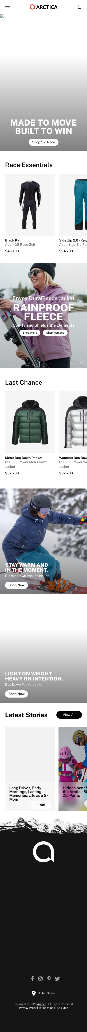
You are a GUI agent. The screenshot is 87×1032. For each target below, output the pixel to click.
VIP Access (35, 952)
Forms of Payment (60, 897)
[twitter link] (57, 979)
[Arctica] (44, 7)
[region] (43, 315)
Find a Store (36, 958)
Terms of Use (46, 1007)
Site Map (62, 1007)
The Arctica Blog (40, 945)
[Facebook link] (32, 979)
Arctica (41, 1004)
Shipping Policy (19, 897)
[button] (43, 315)
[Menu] (7, 6)
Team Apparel (57, 884)
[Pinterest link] (49, 979)
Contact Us (54, 904)
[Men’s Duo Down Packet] (30, 422)
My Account (16, 884)
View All (69, 715)
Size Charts (16, 890)
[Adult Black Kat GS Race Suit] (30, 205)
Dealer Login (56, 890)
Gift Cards (15, 923)
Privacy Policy (28, 1007)
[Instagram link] (40, 979)
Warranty (14, 916)
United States (46, 993)
